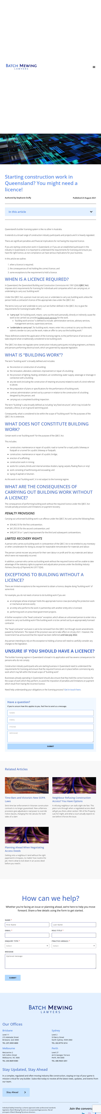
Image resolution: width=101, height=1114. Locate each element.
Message (9, 952)
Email (8, 930)
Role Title (57, 930)
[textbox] (26, 946)
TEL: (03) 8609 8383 (10, 1061)
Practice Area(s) (61, 941)
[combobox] (27, 945)
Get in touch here (72, 689)
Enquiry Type (12, 941)
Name (8, 920)
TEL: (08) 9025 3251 (59, 1061)
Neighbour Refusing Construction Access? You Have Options (71, 799)
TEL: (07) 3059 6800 (10, 1043)
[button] (94, 67)
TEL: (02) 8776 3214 (59, 1043)
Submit (12, 978)
